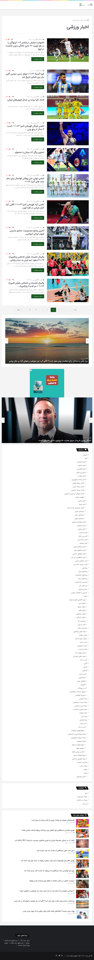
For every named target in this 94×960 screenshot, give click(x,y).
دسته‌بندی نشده (82, 628)
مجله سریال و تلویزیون (78, 737)
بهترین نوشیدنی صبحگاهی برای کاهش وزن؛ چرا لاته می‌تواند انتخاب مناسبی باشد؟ (48, 830)
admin (40, 39)
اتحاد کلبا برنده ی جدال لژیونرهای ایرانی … (25, 101)
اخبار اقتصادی (81, 469)
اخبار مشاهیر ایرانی (79, 547)
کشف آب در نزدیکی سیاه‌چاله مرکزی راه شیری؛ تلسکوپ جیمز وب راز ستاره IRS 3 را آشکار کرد (44, 840)
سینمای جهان (79, 518)
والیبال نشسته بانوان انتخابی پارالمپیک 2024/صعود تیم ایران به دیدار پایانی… (26, 258)
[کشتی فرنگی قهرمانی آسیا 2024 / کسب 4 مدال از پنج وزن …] (68, 133)
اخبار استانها (82, 465)
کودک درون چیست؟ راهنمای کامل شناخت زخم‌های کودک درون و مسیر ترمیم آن (54, 361)
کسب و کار (82, 727)
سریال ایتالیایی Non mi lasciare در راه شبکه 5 (72, 440)
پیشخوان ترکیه (82, 578)
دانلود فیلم (82, 610)
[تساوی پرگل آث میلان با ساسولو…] (68, 159)
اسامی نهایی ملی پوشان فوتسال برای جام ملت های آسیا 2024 (25, 180)
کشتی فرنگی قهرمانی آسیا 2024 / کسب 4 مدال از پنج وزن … (25, 127)
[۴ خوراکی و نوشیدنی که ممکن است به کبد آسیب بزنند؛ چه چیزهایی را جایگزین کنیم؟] (82, 894)
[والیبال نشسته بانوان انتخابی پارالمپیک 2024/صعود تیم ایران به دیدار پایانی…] (68, 264)
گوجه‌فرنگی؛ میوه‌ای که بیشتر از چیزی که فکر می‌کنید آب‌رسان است (52, 820)
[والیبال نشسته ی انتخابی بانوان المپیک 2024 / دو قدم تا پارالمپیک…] (68, 290)
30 (30, 310)
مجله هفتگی (83, 720)
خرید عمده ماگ (25, 940)
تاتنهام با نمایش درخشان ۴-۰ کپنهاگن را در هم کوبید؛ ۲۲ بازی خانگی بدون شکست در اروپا (25, 46)
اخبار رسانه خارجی (77, 490)
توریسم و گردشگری (81, 582)
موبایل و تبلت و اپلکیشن (78, 692)
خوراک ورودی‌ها (82, 796)
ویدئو (85, 773)
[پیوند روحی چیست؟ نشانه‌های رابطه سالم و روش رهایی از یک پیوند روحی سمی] (82, 914)
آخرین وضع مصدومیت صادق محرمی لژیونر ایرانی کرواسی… (27, 232)
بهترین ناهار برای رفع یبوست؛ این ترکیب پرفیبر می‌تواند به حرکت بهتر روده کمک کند (47, 860)
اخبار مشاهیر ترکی (80, 550)
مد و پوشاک (82, 688)
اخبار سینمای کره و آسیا (75, 508)
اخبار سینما (82, 504)
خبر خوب (83, 723)
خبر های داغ (83, 585)
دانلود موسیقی (81, 614)
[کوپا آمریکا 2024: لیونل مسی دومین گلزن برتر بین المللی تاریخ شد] (68, 81)
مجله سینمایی (81, 741)
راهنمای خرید (81, 681)
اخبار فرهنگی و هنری (79, 522)
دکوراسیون (82, 677)
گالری (85, 663)
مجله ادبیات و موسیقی (80, 702)
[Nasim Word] (82, 5)
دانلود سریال (82, 607)
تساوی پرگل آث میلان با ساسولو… (29, 152)
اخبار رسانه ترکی (78, 486)
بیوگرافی (84, 568)
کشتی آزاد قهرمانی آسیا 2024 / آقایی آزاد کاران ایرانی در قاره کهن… (25, 206)
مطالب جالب (83, 766)
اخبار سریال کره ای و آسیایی (74, 494)
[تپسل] (31, 370)
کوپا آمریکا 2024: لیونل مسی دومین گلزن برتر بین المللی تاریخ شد (25, 75)
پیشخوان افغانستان (81, 575)
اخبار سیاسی (82, 501)
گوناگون (84, 670)
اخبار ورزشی (82, 529)
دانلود (85, 596)
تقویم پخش (79, 497)
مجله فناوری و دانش (79, 759)
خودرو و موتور (83, 589)
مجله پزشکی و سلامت (80, 709)
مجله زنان (84, 716)
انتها (18, 310)
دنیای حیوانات (83, 635)
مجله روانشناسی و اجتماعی (77, 734)
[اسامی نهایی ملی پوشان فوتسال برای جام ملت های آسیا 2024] (68, 186)
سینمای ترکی (79, 515)
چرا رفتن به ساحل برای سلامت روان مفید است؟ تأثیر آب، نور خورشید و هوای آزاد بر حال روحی (44, 901)
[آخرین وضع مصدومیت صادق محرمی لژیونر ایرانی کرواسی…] (68, 238)
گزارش (85, 667)
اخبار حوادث (82, 476)
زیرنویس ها (82, 621)
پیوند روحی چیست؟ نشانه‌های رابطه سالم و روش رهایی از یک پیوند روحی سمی (48, 911)
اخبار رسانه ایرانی (78, 483)
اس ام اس (82, 674)
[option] (47, 341)
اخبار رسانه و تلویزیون (79, 479)
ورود (86, 793)
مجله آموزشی (83, 699)
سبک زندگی (83, 642)
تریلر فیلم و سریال (78, 745)
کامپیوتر (83, 684)
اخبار (81, 20)
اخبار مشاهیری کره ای (78, 557)
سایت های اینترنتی (79, 656)
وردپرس (84, 804)
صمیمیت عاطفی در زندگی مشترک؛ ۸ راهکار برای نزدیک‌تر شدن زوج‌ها (52, 880)
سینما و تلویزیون (82, 646)
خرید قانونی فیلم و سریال (77, 600)
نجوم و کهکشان (80, 695)
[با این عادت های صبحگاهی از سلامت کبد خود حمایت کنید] (82, 853)
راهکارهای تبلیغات (77, 730)
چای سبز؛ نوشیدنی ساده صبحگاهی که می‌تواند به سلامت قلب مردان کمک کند (49, 870)
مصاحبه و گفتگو (82, 762)
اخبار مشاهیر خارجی (79, 554)
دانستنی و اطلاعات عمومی (79, 593)
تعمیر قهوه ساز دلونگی (17, 943)
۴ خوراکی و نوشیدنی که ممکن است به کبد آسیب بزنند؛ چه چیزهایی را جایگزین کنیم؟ (47, 891)
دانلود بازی (82, 603)
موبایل (28, 943)
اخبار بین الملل (81, 472)
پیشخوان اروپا (83, 571)
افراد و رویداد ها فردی (80, 564)
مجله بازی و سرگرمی (81, 706)
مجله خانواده (83, 713)
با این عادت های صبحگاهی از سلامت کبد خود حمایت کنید (55, 850)
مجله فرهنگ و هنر (79, 755)
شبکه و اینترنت (82, 649)
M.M (41, 71)
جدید (40, 97)
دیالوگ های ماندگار (81, 638)
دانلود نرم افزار (81, 617)
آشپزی (85, 455)
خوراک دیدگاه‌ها (82, 800)
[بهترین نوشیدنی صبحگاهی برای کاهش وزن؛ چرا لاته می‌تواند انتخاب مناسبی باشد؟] (82, 833)
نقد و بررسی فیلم (78, 752)
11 (47, 310)
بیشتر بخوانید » (37, 59)
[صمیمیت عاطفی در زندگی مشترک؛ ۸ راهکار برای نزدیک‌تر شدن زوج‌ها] (82, 884)
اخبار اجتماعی (81, 462)
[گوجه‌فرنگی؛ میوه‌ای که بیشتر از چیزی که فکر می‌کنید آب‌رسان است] (82, 823)
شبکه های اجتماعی (79, 631)
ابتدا (75, 310)
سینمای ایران (79, 511)
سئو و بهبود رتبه (80, 653)
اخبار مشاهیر (83, 543)
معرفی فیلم (80, 748)
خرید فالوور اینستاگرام (11, 940)
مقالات (85, 769)
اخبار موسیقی (81, 525)
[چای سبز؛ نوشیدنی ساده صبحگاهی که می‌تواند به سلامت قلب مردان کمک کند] (82, 874)
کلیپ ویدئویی (81, 776)
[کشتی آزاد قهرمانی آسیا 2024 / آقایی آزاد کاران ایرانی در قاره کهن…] (68, 212)
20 (36, 310)
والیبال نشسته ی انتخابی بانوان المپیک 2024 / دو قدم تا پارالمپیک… (26, 284)
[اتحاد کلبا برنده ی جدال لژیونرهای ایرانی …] (68, 107)
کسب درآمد (83, 660)
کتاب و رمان (82, 624)
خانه (85, 20)
